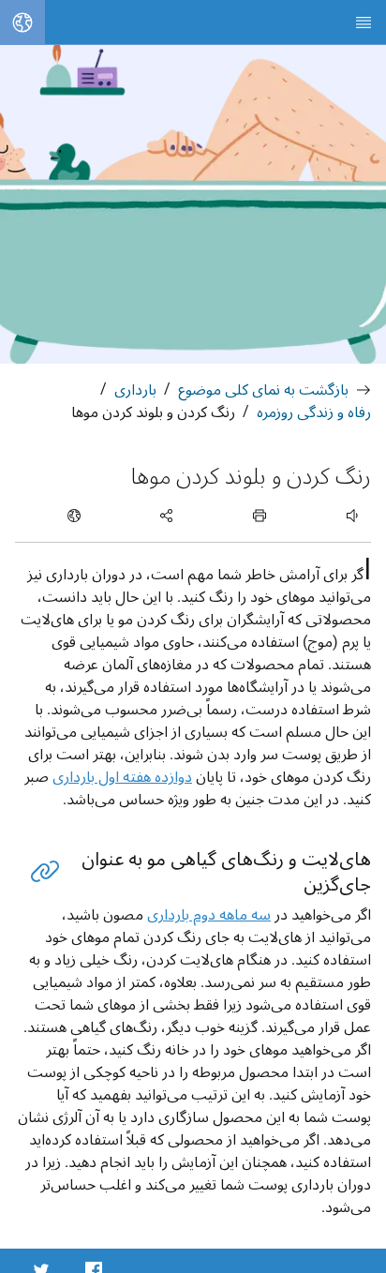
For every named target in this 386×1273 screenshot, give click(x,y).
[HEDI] (363, 22)
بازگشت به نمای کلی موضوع (263, 389)
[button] (45, 871)
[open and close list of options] (259, 515)
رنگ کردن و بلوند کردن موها (153, 412)
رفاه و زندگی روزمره (314, 412)
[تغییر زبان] (22, 22)
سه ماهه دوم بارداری (209, 914)
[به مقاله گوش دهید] (332, 515)
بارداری (135, 389)
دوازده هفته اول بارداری (122, 777)
